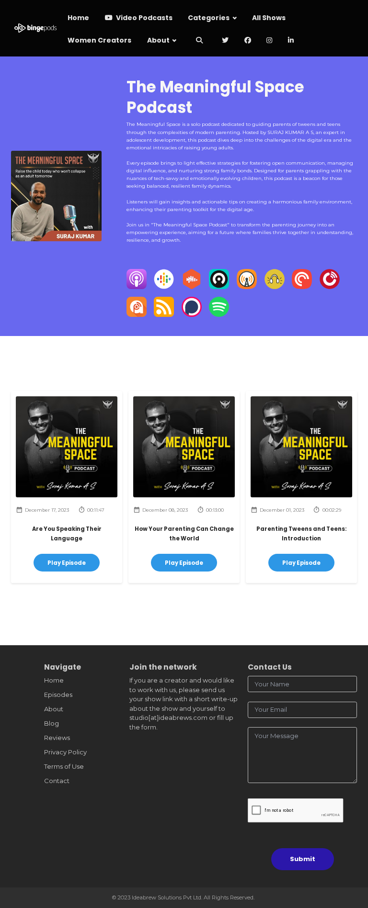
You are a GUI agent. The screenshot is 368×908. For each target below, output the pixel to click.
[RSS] (164, 314)
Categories (209, 17)
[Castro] (219, 287)
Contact (56, 781)
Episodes (58, 694)
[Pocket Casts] (302, 287)
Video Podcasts (143, 17)
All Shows (269, 17)
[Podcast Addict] (136, 314)
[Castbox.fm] (192, 287)
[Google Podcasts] (164, 287)
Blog (51, 723)
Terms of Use (64, 766)
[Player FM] (330, 287)
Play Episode (66, 563)
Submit (302, 858)
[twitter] (225, 41)
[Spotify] (219, 314)
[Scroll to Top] (349, 857)
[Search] (199, 41)
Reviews (57, 737)
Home (78, 17)
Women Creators (99, 40)
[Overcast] (247, 287)
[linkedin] (291, 41)
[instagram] (269, 41)
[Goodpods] (274, 287)
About (158, 40)
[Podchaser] (192, 314)
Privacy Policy (65, 752)
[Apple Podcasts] (136, 287)
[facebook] (248, 41)
